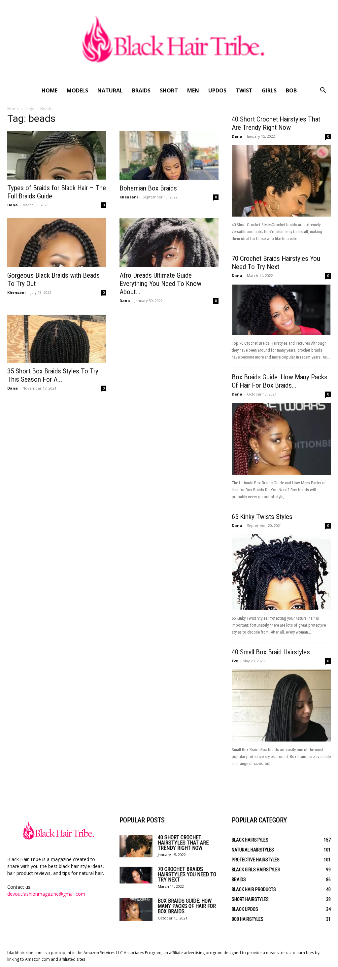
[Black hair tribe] (169, 41)
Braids (141, 90)
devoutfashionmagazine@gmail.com (46, 894)
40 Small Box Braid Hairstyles (271, 652)
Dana (12, 204)
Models (77, 90)
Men (193, 90)
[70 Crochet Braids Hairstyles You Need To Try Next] (281, 309)
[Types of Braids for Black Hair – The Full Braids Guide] (56, 155)
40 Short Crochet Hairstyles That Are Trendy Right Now (276, 123)
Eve (235, 660)
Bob (291, 90)
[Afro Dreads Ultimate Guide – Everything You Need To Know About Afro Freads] (169, 242)
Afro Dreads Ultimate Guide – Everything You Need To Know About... (160, 283)
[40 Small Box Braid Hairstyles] (281, 706)
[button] (323, 91)
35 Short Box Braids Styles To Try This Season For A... (52, 375)
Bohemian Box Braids (148, 188)
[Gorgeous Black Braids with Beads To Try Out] (56, 242)
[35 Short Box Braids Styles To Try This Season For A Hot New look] (56, 338)
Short (169, 90)
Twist (244, 90)
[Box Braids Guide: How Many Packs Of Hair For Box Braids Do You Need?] (281, 439)
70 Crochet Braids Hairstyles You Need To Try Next (276, 263)
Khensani (128, 196)
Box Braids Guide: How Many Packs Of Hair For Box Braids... (279, 381)
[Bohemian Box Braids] (169, 155)
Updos (217, 90)
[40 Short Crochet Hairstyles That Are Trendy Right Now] (281, 181)
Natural (110, 90)
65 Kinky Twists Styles (262, 517)
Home (49, 90)
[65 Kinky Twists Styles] (281, 572)
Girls (269, 90)
